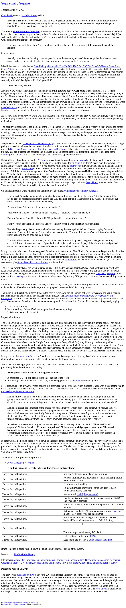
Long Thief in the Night (100, 539)
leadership (86, 562)
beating (19, 276)
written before (27, 356)
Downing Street (9, 154)
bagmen (116, 560)
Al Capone (43, 160)
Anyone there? (91, 494)
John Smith (54, 562)
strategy (76, 562)
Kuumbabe (27, 168)
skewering (25, 34)
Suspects (111, 273)
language (97, 562)
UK (22, 562)
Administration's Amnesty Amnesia (80, 190)
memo (20, 154)
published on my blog (27, 574)
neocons (72, 560)
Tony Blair (66, 562)
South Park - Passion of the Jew (32, 262)
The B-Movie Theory (24, 554)
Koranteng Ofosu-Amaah (9, 602)
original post (101, 588)
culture (114, 562)
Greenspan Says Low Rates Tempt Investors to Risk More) (38, 149)
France (16, 562)
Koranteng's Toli (6, 604)
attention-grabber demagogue (79, 295)
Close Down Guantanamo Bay (38, 143)
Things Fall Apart (19, 604)
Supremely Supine (15, 3)
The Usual (101, 273)
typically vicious (29, 15)
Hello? (80, 494)
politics (15, 560)
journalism (50, 560)
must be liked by (9, 107)
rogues (80, 560)
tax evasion (79, 160)
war (98, 560)
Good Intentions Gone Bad (26, 31)
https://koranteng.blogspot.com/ (29, 602)
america (30, 560)
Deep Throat (92, 182)
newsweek (62, 560)
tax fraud (75, 163)
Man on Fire (71, 259)
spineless (39, 560)
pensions (117, 511)
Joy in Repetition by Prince (20, 462)
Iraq (93, 560)
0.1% (92, 536)
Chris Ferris (7, 15)
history (29, 562)
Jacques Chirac (40, 562)
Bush (87, 560)
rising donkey (76, 380)
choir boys (75, 165)
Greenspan (6, 562)
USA (23, 560)
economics (106, 560)
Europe (106, 562)
